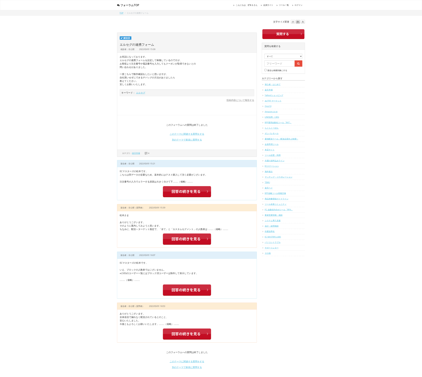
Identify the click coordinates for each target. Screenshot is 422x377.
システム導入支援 (273, 220)
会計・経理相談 (272, 226)
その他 (268, 253)
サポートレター (272, 247)
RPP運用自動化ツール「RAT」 (278, 122)
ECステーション (272, 166)
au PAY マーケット (273, 100)
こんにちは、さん (246, 5)
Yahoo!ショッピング (274, 95)
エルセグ (140, 92)
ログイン (298, 5)
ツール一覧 (284, 5)
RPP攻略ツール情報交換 (275, 193)
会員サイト (268, 5)
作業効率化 (270, 231)
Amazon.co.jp (271, 111)
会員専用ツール (272, 144)
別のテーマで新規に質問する (187, 139)
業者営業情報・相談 (274, 215)
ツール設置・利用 (273, 155)
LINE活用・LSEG (272, 117)
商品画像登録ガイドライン (276, 198)
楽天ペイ (269, 187)
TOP (121, 13)
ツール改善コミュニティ (275, 204)
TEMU (267, 182)
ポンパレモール (272, 133)
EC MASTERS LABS (273, 236)
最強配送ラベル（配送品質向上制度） (281, 138)
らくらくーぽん (272, 128)
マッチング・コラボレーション (278, 177)
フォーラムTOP (130, 5)
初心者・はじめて (273, 84)
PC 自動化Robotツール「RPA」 (279, 209)
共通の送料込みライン (275, 160)
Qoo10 (268, 106)
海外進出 (269, 171)
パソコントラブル (273, 242)
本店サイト (270, 149)
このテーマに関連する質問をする (187, 133)
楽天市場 (136, 153)
